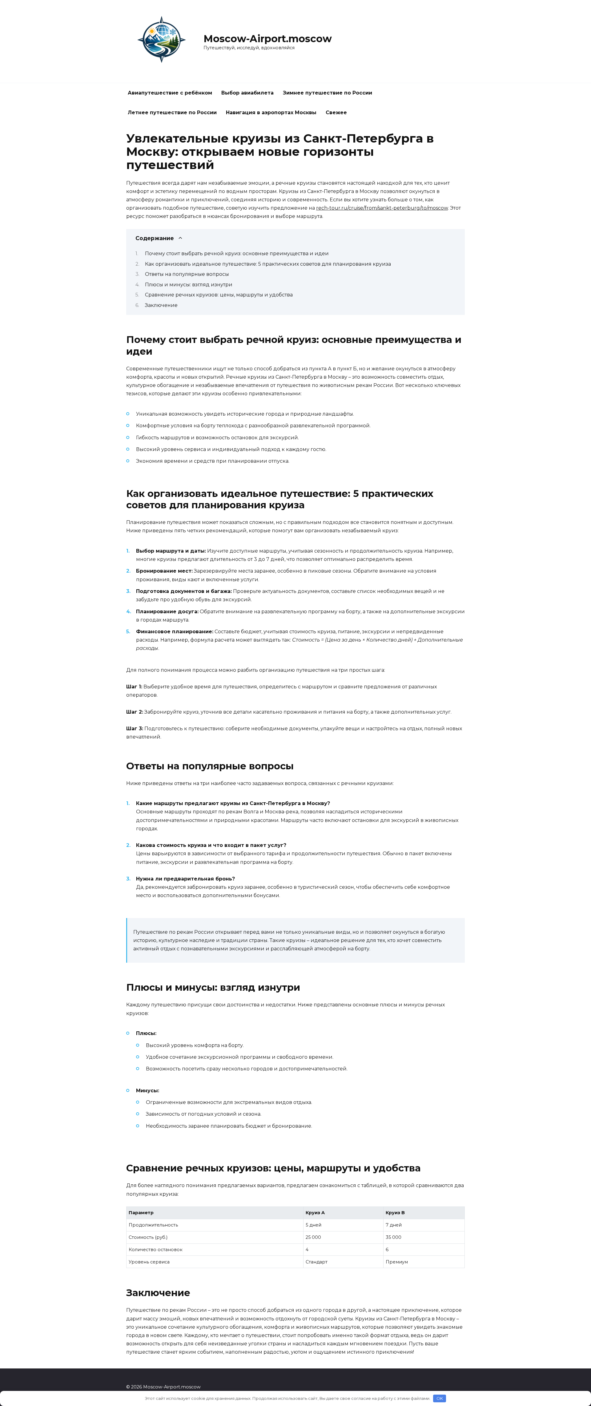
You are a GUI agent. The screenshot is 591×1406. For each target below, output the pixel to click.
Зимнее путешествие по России (327, 93)
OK (439, 1398)
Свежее (336, 112)
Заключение (161, 305)
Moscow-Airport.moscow (267, 39)
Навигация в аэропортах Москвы (271, 112)
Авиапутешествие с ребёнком (170, 93)
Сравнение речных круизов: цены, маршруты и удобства (219, 295)
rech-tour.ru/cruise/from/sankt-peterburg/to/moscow (382, 208)
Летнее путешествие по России (172, 112)
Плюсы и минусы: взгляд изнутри (188, 285)
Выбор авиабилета (247, 93)
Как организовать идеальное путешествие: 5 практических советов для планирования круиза (268, 264)
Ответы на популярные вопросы (187, 274)
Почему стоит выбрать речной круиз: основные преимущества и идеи (237, 253)
